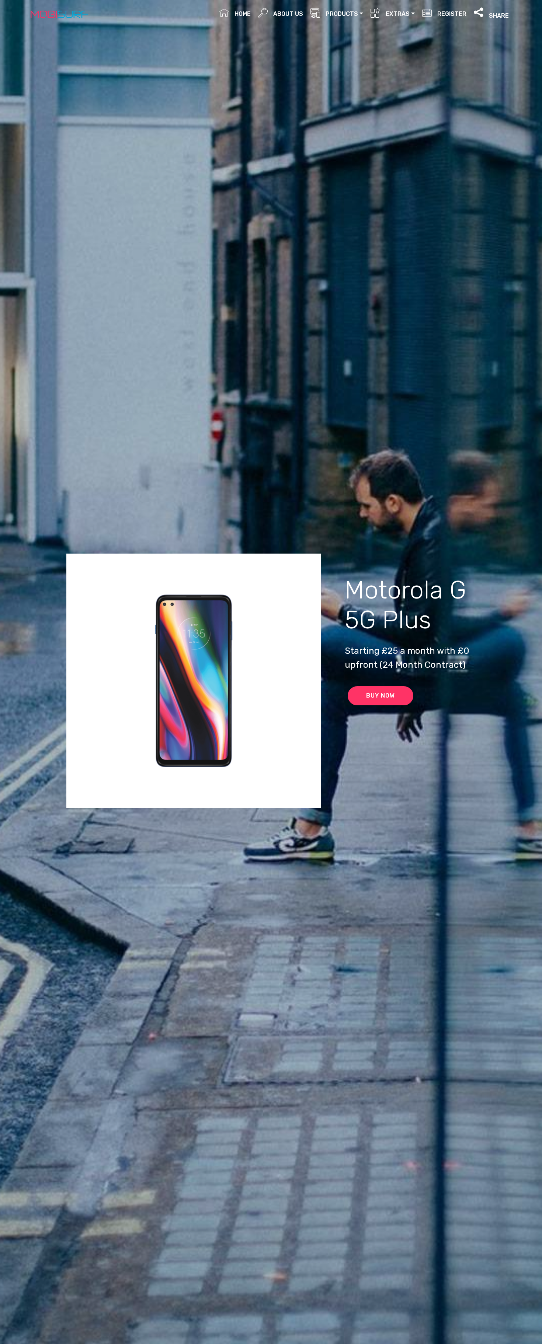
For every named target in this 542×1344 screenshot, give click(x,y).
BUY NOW (380, 695)
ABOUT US (287, 13)
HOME (241, 13)
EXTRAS (397, 13)
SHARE (497, 15)
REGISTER (451, 13)
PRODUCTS (341, 13)
